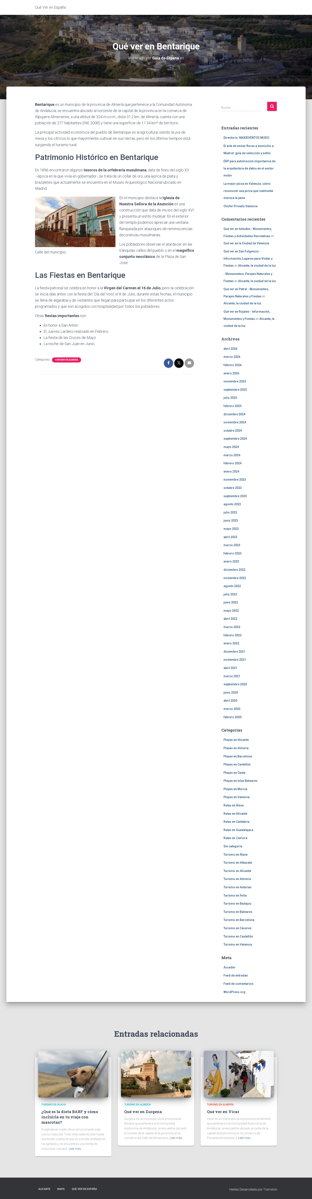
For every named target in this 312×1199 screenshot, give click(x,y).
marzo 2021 (231, 676)
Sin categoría (232, 846)
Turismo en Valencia (237, 944)
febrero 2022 (232, 635)
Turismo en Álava (235, 854)
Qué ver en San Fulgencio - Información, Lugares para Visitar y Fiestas (248, 258)
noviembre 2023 (234, 479)
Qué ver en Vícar (223, 1111)
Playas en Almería (236, 748)
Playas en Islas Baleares (240, 780)
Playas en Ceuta (234, 772)
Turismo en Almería (66, 360)
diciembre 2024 (234, 414)
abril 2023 (230, 537)
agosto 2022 (232, 586)
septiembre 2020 (235, 684)
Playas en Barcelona (237, 756)
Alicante (44, 1189)
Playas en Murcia (235, 789)
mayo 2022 (231, 610)
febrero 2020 (232, 717)
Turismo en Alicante (237, 871)
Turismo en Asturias (237, 887)
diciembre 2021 (234, 651)
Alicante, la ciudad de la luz (257, 265)
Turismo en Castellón (238, 936)
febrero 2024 (232, 463)
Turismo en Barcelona (238, 920)
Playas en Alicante (236, 740)
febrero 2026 (232, 365)
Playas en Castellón (237, 764)
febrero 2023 (232, 553)
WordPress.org (234, 992)
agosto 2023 (232, 504)
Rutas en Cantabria (236, 821)
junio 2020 (230, 692)
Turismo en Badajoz (237, 903)
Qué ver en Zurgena (143, 1111)
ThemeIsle (270, 1189)
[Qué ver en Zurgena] (156, 1074)
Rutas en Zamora (235, 838)
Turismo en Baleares (237, 912)
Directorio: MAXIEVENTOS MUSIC (246, 137)
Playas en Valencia (236, 797)
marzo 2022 (231, 627)
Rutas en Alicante (235, 813)
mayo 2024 (231, 447)
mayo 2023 (231, 528)
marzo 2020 (231, 709)
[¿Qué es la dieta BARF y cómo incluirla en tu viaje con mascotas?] (73, 1074)
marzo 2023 (231, 545)
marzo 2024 (231, 455)
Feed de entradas (235, 975)
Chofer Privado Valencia (240, 206)
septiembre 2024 (235, 438)
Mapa (61, 1189)
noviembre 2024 (234, 422)
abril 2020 (230, 700)
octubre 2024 (232, 430)
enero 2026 (231, 373)
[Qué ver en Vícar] (239, 1074)
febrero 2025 (232, 406)
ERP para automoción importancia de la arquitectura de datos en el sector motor (249, 168)
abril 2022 (230, 618)
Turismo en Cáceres (237, 928)
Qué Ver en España (84, 1189)
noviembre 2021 (234, 659)
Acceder (229, 967)
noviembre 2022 (234, 578)
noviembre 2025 (234, 381)
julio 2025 (230, 397)
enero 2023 (231, 561)
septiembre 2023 (235, 496)
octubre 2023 (232, 488)
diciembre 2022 (234, 569)
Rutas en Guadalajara (238, 830)
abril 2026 (230, 348)
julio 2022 (230, 594)
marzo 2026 (231, 356)
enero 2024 (231, 471)
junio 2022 (230, 602)
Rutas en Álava (233, 805)
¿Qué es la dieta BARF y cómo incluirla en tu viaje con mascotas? (69, 1117)
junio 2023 (230, 520)
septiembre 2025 (235, 389)
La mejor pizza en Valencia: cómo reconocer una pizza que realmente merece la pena (248, 191)
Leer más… (76, 1148)
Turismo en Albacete (237, 862)
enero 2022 (231, 643)
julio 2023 (230, 512)
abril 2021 (230, 668)
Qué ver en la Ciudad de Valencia (246, 243)
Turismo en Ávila (235, 895)
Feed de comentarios (238, 983)
